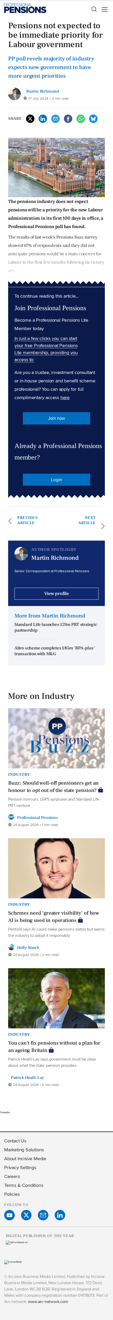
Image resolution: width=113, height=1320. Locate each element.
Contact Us (15, 1140)
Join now (56, 418)
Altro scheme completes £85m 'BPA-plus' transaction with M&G (54, 651)
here (65, 397)
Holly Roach (28, 947)
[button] (93, 9)
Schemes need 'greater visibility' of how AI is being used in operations (53, 917)
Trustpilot (5, 1112)
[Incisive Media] (13, 1262)
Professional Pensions (37, 817)
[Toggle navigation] (103, 9)
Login (56, 480)
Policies (11, 1194)
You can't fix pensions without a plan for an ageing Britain (54, 1047)
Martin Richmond (42, 91)
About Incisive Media (25, 1158)
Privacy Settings (20, 1167)
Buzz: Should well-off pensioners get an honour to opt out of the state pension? (53, 787)
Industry (19, 774)
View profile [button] (56, 594)
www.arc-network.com (48, 1302)
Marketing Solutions (24, 1149)
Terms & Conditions (23, 1185)
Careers (12, 1176)
